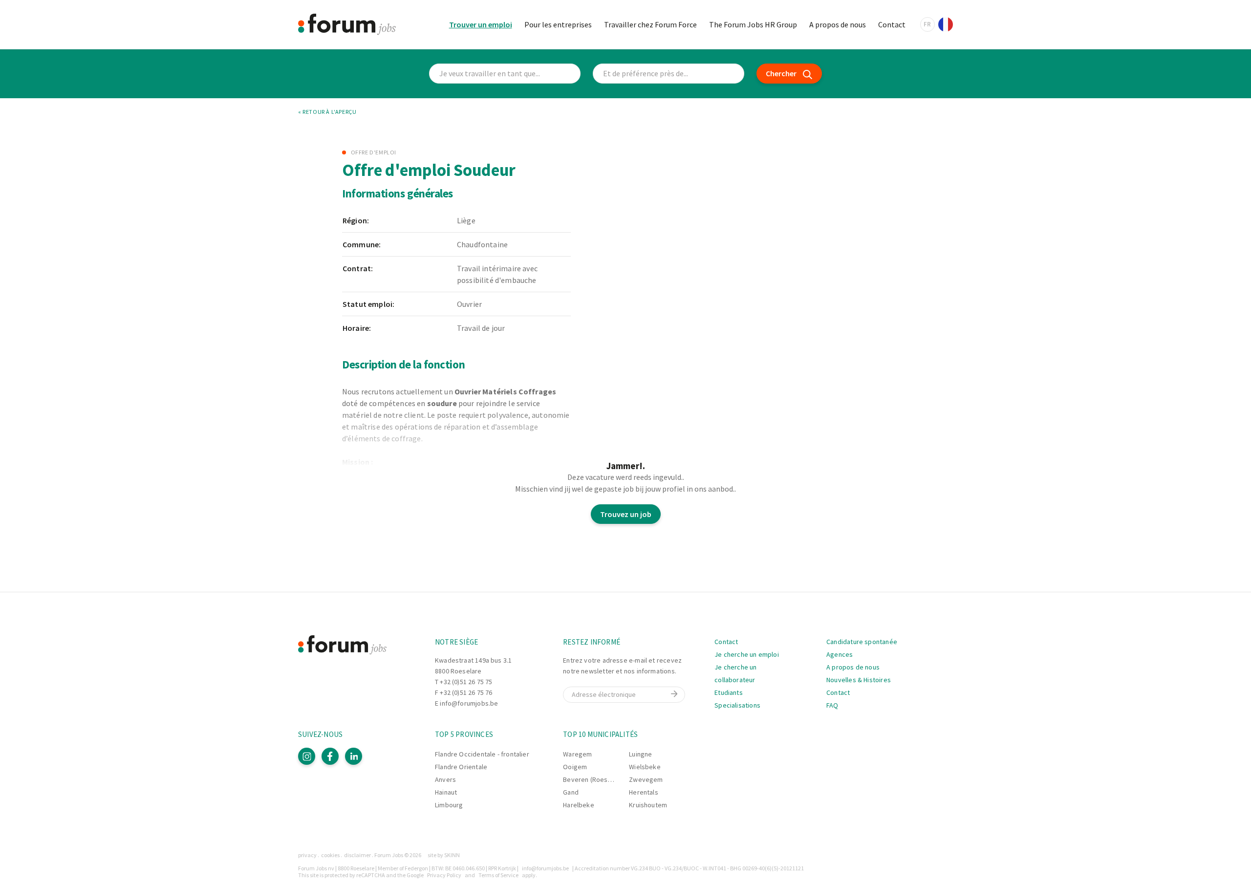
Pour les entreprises (558, 24)
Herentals (643, 792)
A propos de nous (837, 24)
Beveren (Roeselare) (594, 779)
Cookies (330, 855)
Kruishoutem (648, 804)
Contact (892, 24)
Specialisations (737, 705)
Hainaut (446, 792)
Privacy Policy (444, 875)
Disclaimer (357, 855)
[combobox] (668, 74)
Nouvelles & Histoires (858, 679)
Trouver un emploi (480, 24)
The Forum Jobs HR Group (753, 24)
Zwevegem (646, 779)
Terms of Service (498, 875)
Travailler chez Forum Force (650, 24)
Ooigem (575, 766)
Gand (571, 792)
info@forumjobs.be (469, 703)
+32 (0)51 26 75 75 (466, 681)
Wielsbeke (645, 766)
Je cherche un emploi (746, 654)
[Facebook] (330, 756)
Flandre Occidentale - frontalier (482, 754)
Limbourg (449, 804)
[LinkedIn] (353, 756)
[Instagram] (306, 756)
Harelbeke (578, 804)
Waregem (577, 754)
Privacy (307, 855)
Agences (839, 654)
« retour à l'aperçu (327, 111)
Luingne (640, 754)
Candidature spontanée (861, 641)
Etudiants (728, 692)
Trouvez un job (625, 514)
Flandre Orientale (461, 766)
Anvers (445, 779)
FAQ (832, 705)
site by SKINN (444, 855)
